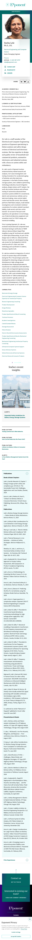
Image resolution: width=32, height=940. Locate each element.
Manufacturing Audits (8, 311)
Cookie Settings (15, 932)
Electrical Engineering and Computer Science (15, 51)
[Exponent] (18, 5)
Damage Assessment (8, 326)
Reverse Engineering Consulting (11, 301)
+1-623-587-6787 (15, 60)
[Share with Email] (25, 81)
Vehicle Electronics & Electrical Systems (13, 353)
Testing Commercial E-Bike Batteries (12, 431)
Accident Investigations (8, 320)
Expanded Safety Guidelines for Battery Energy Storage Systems (15, 416)
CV (11, 70)
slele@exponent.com (10, 62)
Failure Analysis (6, 330)
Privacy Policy (24, 929)
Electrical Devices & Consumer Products (13, 356)
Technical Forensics (7, 317)
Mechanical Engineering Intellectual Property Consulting (15, 342)
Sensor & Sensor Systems (9, 350)
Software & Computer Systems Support (13, 346)
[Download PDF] (28, 81)
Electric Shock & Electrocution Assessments (14, 333)
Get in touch (16, 882)
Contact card (11, 66)
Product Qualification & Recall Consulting (14, 314)
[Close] (30, 919)
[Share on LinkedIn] (21, 81)
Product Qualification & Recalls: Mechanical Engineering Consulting (14, 337)
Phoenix (6, 58)
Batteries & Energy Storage (9, 293)
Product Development (8, 305)
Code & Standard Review (8, 323)
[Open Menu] (7, 4)
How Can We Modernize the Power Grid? (13, 439)
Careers (16, 915)
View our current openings (16, 897)
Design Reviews (6, 308)
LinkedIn (9, 73)
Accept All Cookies (16, 936)
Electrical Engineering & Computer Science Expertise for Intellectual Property (14, 297)
